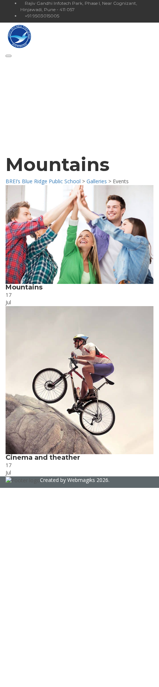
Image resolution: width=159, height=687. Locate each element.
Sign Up (41, 675)
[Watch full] (79, 234)
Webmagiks (81, 479)
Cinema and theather (43, 457)
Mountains (24, 287)
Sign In (59, 675)
